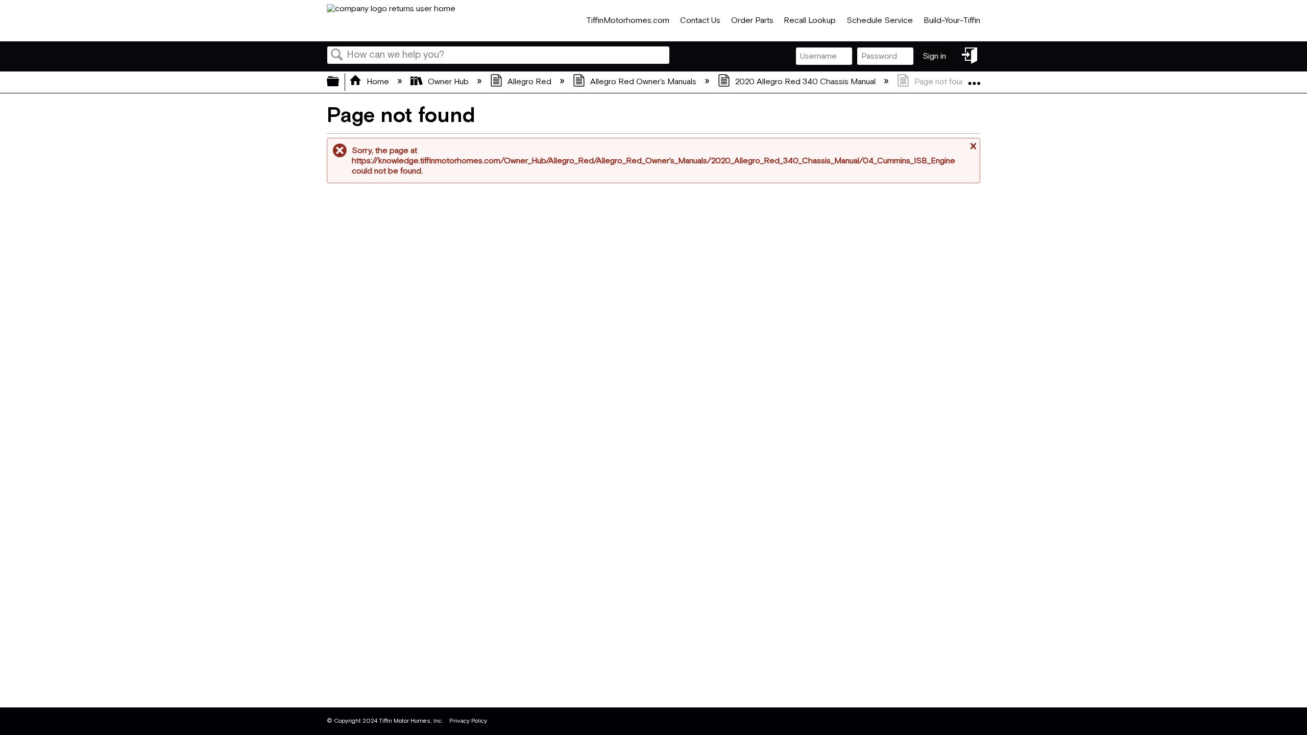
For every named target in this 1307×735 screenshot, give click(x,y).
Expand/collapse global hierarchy (339, 82)
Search (337, 55)
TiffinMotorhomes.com (627, 20)
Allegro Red (529, 82)
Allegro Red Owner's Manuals (643, 82)
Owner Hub (448, 82)
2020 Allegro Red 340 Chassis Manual (805, 82)
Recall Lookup (810, 20)
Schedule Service (879, 20)
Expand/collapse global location (974, 79)
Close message (972, 150)
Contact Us (700, 20)
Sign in (934, 56)
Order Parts (752, 20)
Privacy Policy (468, 721)
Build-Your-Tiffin (952, 20)
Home (378, 82)
